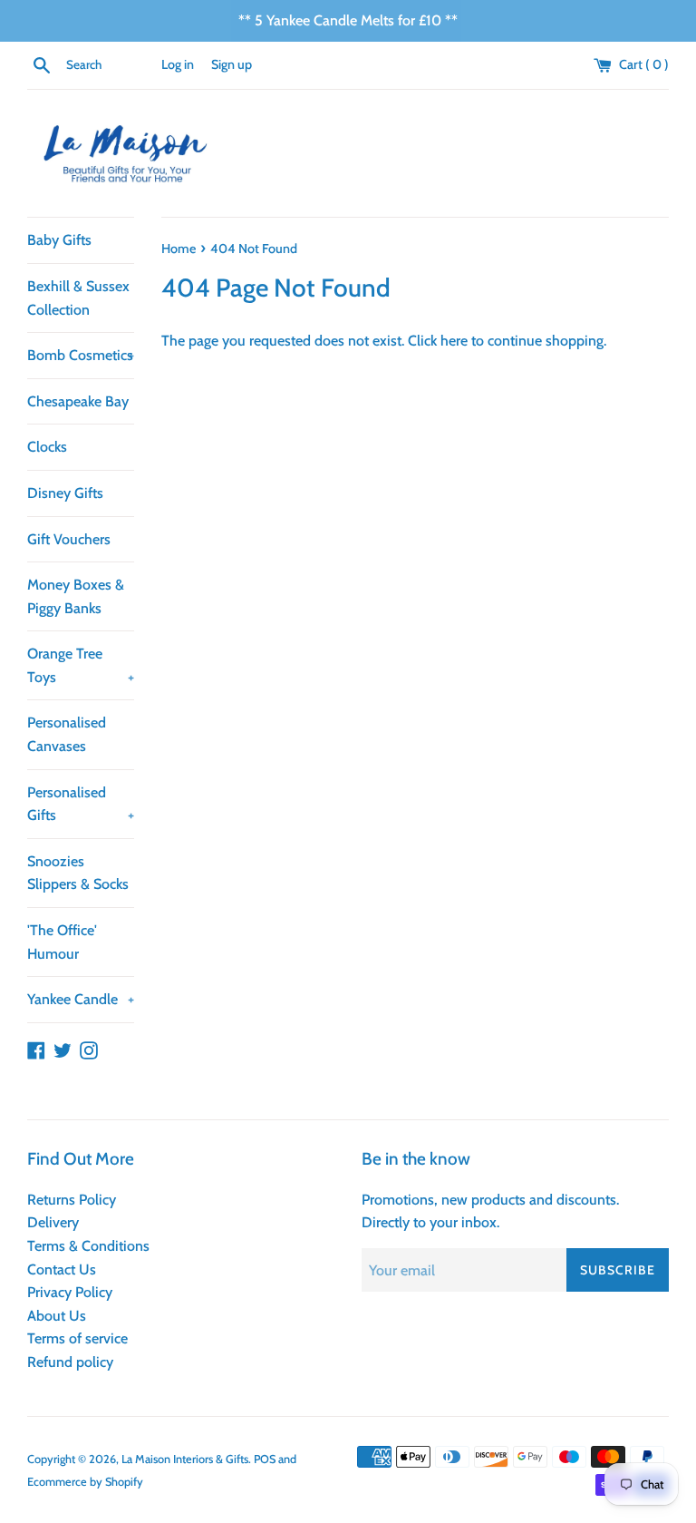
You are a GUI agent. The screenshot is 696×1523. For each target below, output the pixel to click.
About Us (56, 1315)
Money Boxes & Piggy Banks (75, 596)
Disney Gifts (65, 493)
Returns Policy (71, 1199)
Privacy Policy (69, 1292)
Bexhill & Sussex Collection (78, 298)
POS (265, 1459)
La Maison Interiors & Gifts (184, 1459)
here (454, 340)
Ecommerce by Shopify (85, 1482)
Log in (177, 64)
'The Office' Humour (62, 942)
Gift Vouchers (69, 539)
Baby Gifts (59, 240)
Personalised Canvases (66, 734)
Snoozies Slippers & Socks (78, 873)
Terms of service (77, 1338)
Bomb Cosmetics (80, 355)
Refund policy (70, 1362)
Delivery (53, 1222)
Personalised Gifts (80, 804)
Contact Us (61, 1269)
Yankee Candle (80, 999)
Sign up (231, 64)
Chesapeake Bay (78, 401)
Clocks (47, 446)
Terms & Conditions (88, 1246)
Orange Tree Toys (80, 665)
